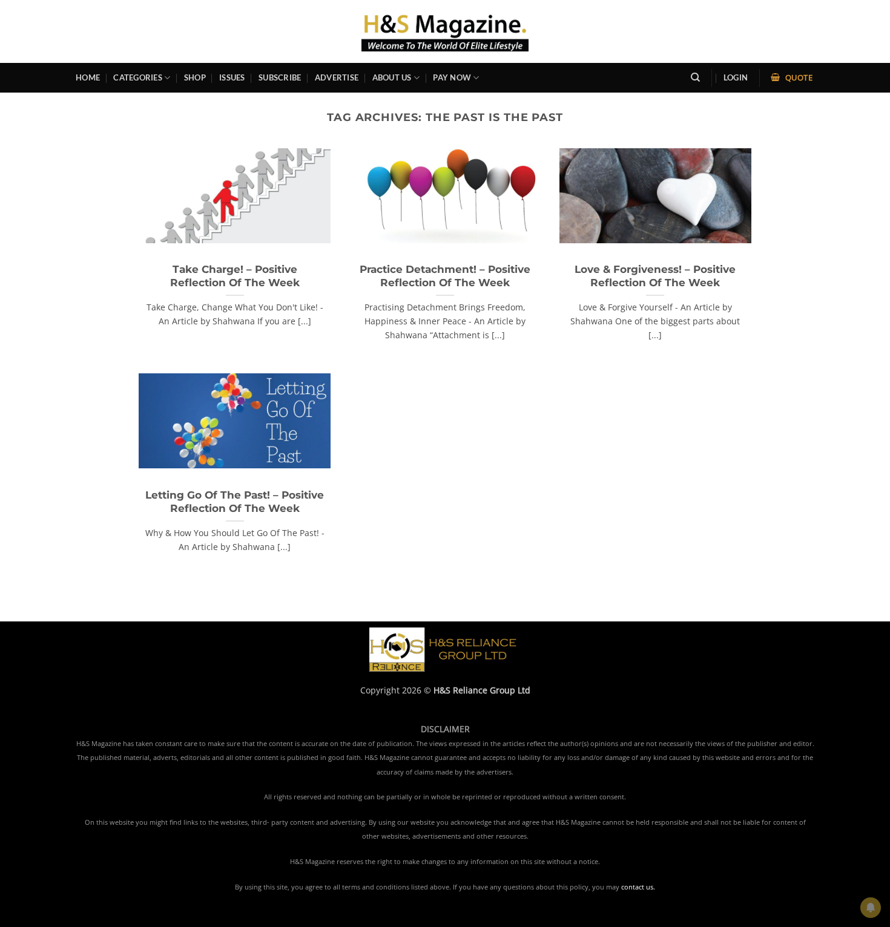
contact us (637, 887)
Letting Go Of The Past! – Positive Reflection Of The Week (234, 501)
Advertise (336, 77)
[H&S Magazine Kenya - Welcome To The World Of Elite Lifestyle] (445, 31)
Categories (137, 77)
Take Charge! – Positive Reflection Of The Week (235, 276)
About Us (392, 77)
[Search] (695, 77)
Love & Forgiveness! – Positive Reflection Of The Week (655, 276)
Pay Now (452, 77)
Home (88, 77)
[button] (736, 78)
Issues (232, 77)
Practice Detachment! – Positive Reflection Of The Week (445, 276)
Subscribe (280, 77)
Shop (195, 77)
